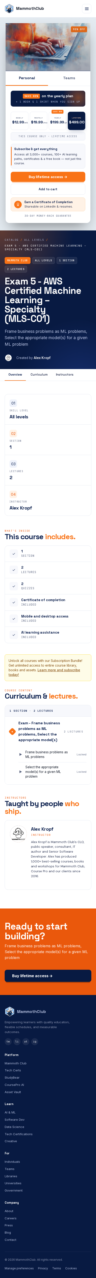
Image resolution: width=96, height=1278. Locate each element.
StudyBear (12, 1077)
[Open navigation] (86, 8)
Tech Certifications (19, 1134)
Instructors (64, 375)
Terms (56, 1268)
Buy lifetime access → (48, 177)
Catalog (12, 239)
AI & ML (10, 1112)
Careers (11, 1218)
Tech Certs (13, 1070)
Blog (8, 1232)
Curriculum (39, 375)
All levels (34, 239)
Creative (11, 1141)
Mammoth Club (16, 1063)
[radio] (19, 121)
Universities (13, 1183)
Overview (15, 375)
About (9, 1211)
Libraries (11, 1176)
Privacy (43, 1268)
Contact (10, 1240)
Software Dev (14, 1119)
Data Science (14, 1127)
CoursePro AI (14, 1085)
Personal (27, 77)
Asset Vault (13, 1092)
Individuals (12, 1161)
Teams (69, 77)
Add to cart (48, 189)
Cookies (71, 1268)
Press (9, 1225)
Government (14, 1190)
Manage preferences (19, 1268)
